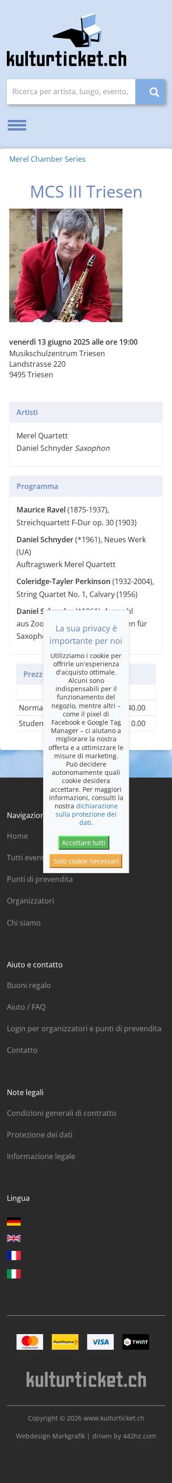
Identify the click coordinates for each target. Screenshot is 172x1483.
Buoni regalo (29, 985)
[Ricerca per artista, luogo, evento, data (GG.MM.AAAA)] (150, 91)
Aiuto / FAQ (26, 1007)
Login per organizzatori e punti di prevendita (84, 1028)
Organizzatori (30, 901)
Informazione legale (41, 1156)
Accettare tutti (83, 842)
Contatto (22, 1050)
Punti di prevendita (40, 879)
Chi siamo (24, 923)
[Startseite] (66, 39)
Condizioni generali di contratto (62, 1113)
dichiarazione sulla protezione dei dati (86, 814)
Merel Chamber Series (47, 159)
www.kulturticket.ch (113, 1418)
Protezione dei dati (39, 1135)
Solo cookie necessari (86, 861)
